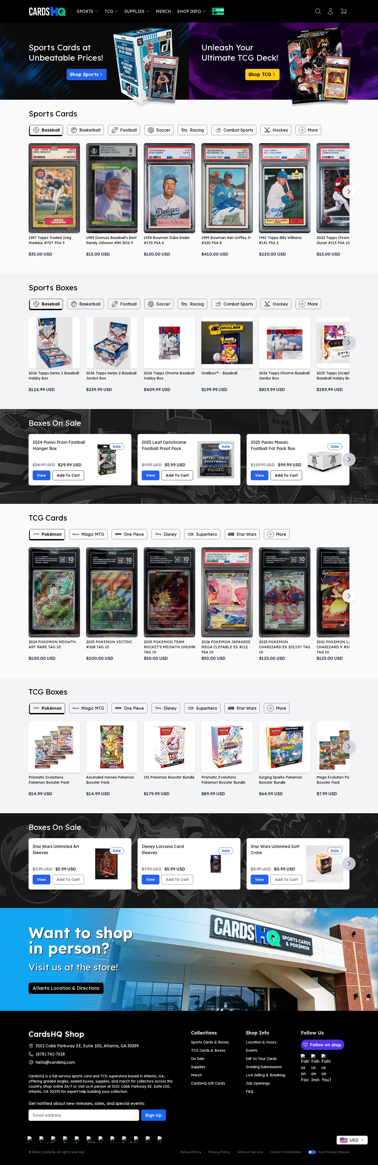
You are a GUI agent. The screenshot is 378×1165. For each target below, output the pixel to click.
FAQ (249, 1091)
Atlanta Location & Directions (66, 988)
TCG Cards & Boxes (208, 1050)
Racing (197, 130)
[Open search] (318, 11)
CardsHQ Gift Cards (208, 1083)
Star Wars (246, 534)
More (313, 130)
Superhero (206, 534)
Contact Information (285, 1152)
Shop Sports (84, 74)
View (41, 475)
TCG (109, 11)
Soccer (163, 130)
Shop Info (189, 11)
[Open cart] (343, 11)
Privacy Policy (219, 1152)
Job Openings (258, 1083)
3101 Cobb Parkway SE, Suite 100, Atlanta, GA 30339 (87, 1045)
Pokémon (52, 534)
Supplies (134, 11)
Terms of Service (250, 1152)
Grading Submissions (264, 1067)
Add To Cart (68, 475)
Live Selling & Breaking (265, 1075)
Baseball (51, 130)
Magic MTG (92, 534)
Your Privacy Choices (333, 1152)
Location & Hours (261, 1042)
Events (251, 1050)
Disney (170, 534)
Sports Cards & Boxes (210, 1042)
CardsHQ (48, 1152)
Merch (163, 11)
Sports (85, 11)
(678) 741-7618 (50, 1054)
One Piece (134, 534)
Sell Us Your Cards (261, 1058)
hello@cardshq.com (55, 1062)
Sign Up (153, 1115)
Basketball (90, 130)
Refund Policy (191, 1152)
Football (128, 130)
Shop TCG (259, 74)
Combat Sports (238, 130)
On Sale (197, 1058)
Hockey (280, 130)
